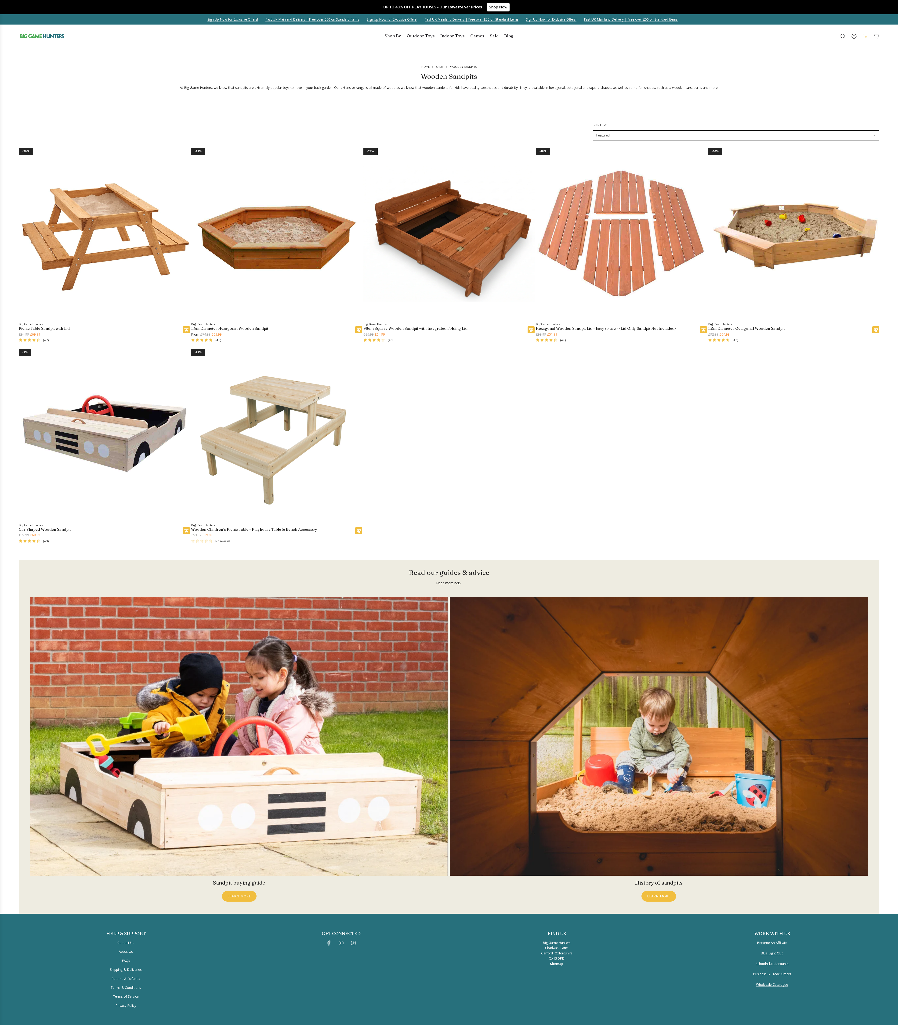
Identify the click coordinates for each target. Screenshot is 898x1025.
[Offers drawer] (865, 36)
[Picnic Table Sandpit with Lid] (104, 233)
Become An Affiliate (772, 942)
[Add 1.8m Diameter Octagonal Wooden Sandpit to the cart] (875, 329)
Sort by (600, 125)
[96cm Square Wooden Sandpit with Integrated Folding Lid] (449, 233)
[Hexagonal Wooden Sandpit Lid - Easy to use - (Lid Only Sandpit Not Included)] (621, 233)
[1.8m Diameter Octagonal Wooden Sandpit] (793, 233)
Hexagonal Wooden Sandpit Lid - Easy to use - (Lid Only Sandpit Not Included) (606, 328)
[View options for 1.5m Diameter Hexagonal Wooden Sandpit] (358, 329)
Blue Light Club (772, 953)
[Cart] (876, 36)
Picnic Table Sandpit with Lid (44, 328)
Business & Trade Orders (772, 974)
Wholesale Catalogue (772, 984)
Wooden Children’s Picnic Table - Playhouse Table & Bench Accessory (254, 529)
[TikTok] (353, 943)
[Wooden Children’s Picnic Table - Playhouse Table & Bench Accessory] (276, 434)
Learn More (239, 896)
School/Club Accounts (772, 963)
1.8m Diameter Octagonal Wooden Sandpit (746, 328)
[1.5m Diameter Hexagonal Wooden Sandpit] (276, 233)
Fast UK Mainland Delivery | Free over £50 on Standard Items (263, 19)
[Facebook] (329, 943)
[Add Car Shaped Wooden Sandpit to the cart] (186, 530)
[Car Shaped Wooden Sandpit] (104, 434)
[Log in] (854, 36)
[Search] (842, 36)
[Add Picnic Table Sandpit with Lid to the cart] (186, 329)
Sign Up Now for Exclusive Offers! (183, 19)
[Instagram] (341, 943)
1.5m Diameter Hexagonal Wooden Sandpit (229, 328)
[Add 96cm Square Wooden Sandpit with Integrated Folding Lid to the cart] (531, 329)
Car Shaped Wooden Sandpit (45, 529)
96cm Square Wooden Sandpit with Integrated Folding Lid (415, 328)
